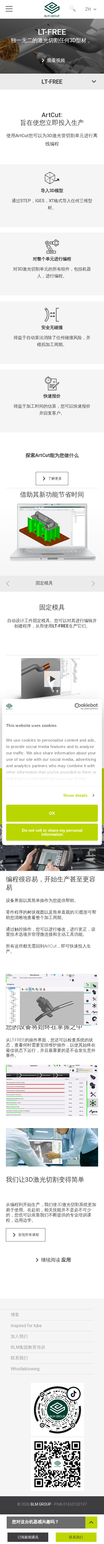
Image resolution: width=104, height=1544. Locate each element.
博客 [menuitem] (15, 1314)
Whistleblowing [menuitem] (25, 1368)
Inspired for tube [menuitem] (26, 1325)
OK (52, 813)
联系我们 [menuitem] (19, 1357)
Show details (75, 795)
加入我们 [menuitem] (19, 1336)
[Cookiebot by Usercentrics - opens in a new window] (75, 706)
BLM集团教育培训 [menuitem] (28, 1347)
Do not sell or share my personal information (52, 832)
